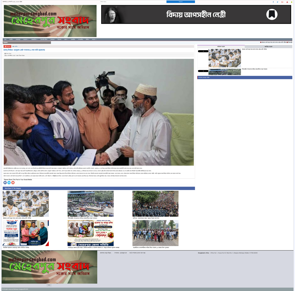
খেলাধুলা (52, 39)
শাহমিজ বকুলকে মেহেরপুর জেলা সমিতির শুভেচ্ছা (16, 247)
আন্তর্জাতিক (34, 39)
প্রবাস (65, 39)
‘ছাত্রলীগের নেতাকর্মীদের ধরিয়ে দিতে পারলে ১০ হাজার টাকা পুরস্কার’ (151, 247)
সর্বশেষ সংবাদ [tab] (221, 47)
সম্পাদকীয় (80, 39)
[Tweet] (9, 182)
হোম (5, 39)
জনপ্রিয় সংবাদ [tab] (268, 47)
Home (8, 46)
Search (181, 1)
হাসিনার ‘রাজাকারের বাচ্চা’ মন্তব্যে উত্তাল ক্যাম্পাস (146, 218)
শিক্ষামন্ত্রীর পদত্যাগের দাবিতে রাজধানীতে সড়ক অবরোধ (280, 42)
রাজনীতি (73, 39)
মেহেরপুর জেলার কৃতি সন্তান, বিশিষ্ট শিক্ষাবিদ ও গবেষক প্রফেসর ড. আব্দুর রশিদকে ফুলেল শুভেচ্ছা (93, 247)
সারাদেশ (25, 39)
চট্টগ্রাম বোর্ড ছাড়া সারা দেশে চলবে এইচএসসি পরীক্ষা (254, 42)
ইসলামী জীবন (44, 39)
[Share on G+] (13, 182)
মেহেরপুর (18, 39)
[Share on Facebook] (5, 182)
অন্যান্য (94, 39)
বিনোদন (59, 39)
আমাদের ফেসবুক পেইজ (203, 77)
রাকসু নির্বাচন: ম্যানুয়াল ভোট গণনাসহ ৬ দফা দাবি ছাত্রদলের (24, 50)
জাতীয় (11, 39)
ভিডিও (87, 39)
